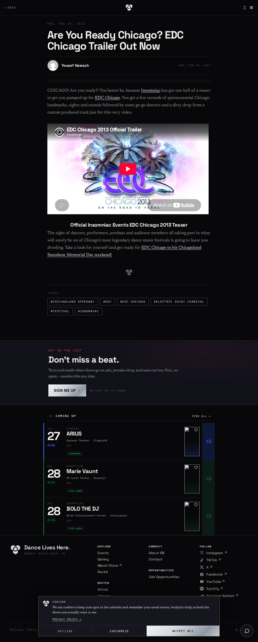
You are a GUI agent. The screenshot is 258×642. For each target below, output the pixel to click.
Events (103, 553)
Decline (65, 630)
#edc (107, 301)
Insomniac (150, 91)
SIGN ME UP (67, 390)
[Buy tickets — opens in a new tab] (209, 441)
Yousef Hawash (75, 65)
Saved (103, 571)
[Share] (244, 7)
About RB (156, 553)
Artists (103, 589)
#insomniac (88, 311)
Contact (155, 559)
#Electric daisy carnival (179, 301)
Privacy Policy (24, 629)
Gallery (103, 559)
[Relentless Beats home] (129, 8)
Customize (119, 630)
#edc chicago (132, 301)
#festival (60, 311)
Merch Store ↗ (110, 565)
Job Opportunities (164, 577)
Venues (104, 595)
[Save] (196, 430)
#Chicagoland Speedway (73, 301)
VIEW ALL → (201, 416)
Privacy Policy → (66, 619)
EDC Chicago (107, 98)
